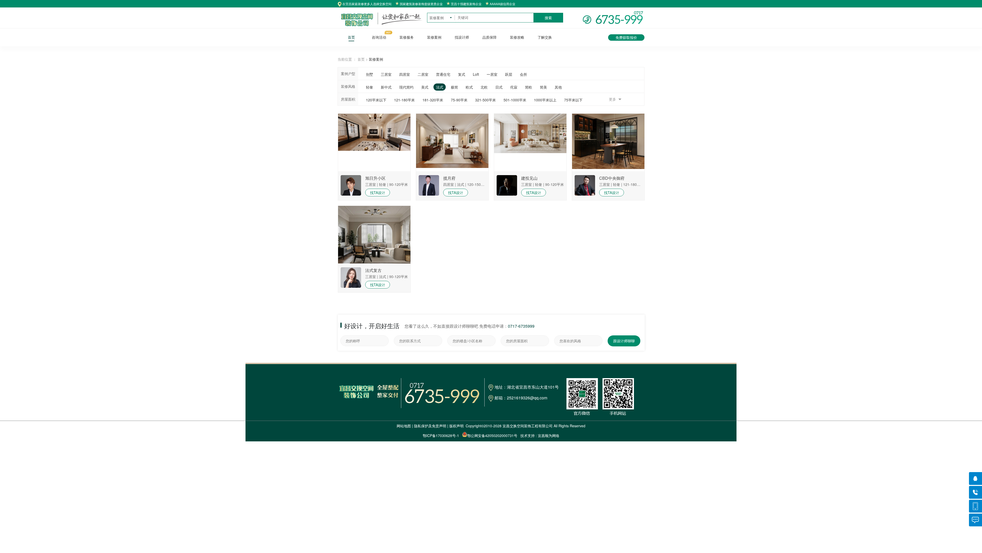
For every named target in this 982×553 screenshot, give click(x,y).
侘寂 (513, 87)
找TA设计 (377, 192)
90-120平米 (398, 184)
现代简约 (406, 87)
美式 (424, 87)
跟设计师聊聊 (624, 340)
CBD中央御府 (611, 178)
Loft (476, 74)
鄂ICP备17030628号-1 (441, 435)
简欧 (528, 87)
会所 (523, 74)
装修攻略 (517, 37)
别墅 (369, 74)
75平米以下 (573, 99)
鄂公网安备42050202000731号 (492, 435)
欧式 (469, 87)
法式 (439, 87)
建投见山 (529, 178)
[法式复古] (351, 287)
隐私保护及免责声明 (430, 425)
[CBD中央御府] (585, 195)
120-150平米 (477, 184)
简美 (543, 87)
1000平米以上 (545, 99)
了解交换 (545, 37)
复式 (461, 74)
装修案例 (434, 37)
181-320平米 (432, 99)
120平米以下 (376, 99)
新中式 (386, 87)
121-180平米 (404, 99)
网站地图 (404, 425)
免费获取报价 (626, 37)
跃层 (508, 74)
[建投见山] (507, 195)
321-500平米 (485, 99)
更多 (613, 99)
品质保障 (489, 37)
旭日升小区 (375, 178)
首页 (351, 37)
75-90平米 (459, 99)
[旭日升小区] (351, 195)
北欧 (484, 87)
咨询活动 (379, 37)
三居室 (386, 74)
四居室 (404, 74)
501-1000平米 (515, 99)
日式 (499, 87)
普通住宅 (443, 74)
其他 (558, 87)
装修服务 (406, 37)
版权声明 (456, 425)
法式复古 (373, 270)
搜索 (548, 17)
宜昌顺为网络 (548, 435)
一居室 (492, 74)
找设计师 (462, 37)
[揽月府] (429, 195)
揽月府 (449, 178)
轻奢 (369, 87)
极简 (454, 87)
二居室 (423, 74)
